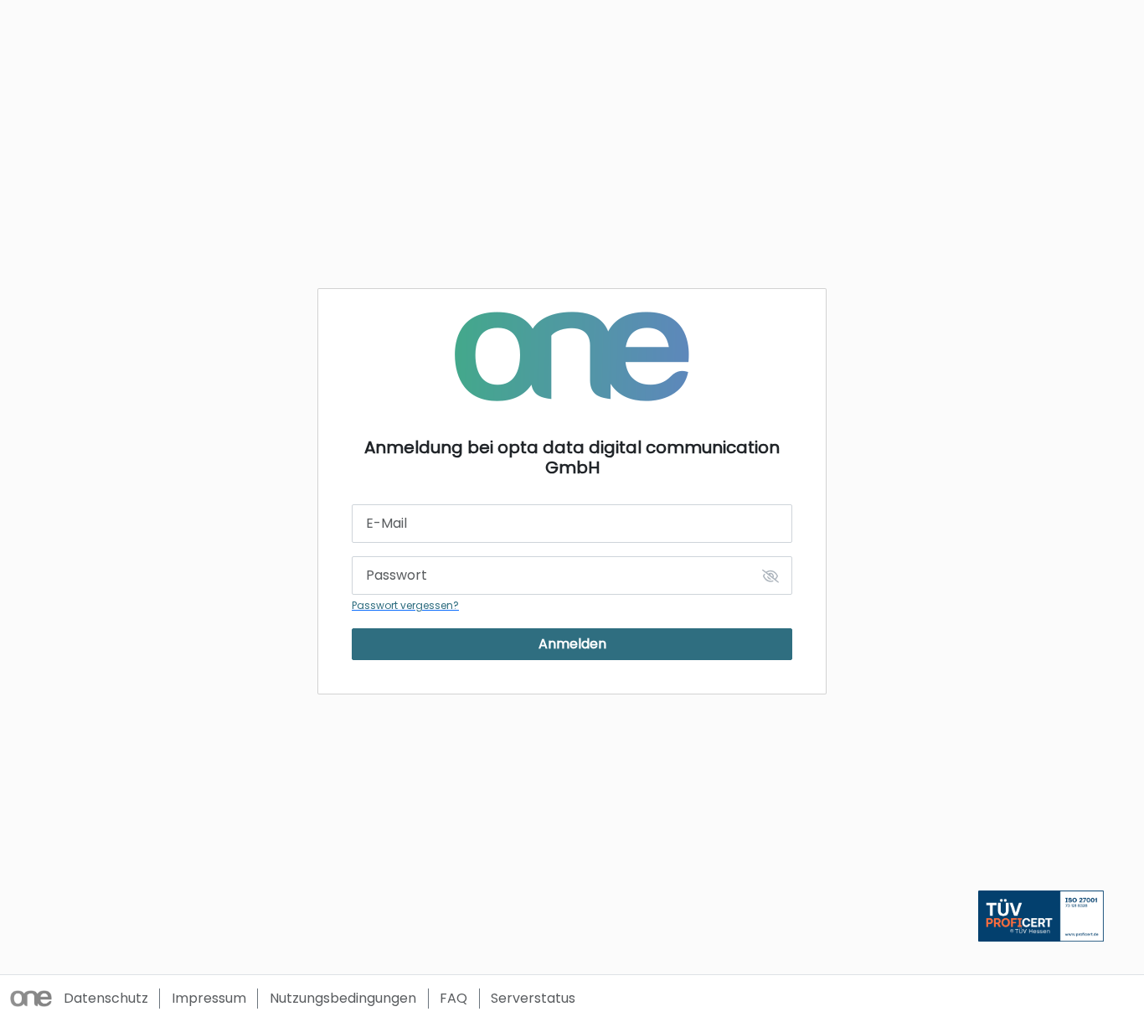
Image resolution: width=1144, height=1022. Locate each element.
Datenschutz (106, 998)
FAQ (453, 998)
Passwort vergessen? (405, 605)
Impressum (209, 998)
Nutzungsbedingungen (343, 998)
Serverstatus (533, 998)
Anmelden (572, 643)
